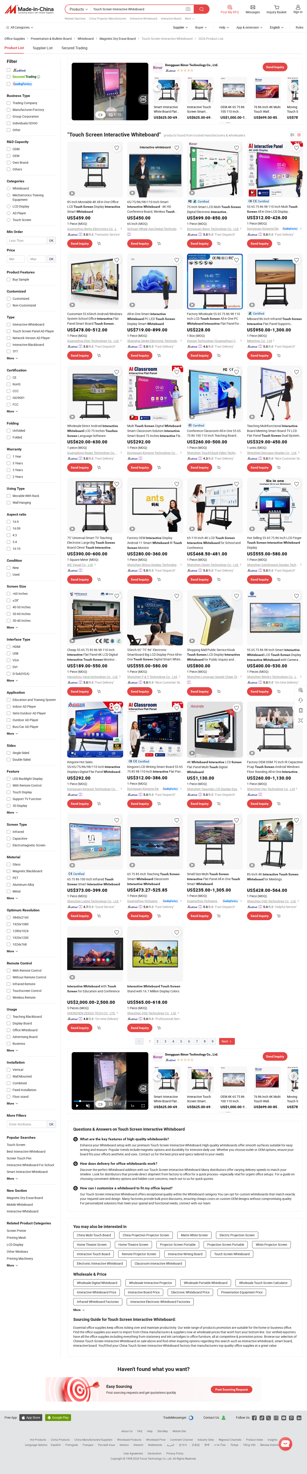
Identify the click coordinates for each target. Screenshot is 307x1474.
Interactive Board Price (144, 1292)
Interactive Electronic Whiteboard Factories (160, 1302)
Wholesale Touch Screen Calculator (263, 1283)
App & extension (247, 27)
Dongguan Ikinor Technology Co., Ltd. (191, 65)
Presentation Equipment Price (242, 1292)
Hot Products (38, 1439)
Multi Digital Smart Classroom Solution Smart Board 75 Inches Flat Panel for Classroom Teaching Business (154, 431)
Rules (299, 27)
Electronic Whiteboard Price (190, 1292)
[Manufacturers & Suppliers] (28, 9)
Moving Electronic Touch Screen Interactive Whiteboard (216, 109)
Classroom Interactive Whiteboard (158, 1263)
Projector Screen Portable (178, 1244)
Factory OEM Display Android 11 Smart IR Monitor (154, 543)
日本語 (196, 1445)
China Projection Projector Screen (146, 1235)
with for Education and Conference (93, 988)
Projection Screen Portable (225, 1244)
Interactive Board (171, 18)
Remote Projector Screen (139, 1254)
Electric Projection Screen (237, 1235)
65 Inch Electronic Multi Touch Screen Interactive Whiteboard (283, 109)
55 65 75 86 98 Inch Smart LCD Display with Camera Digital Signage (274, 655)
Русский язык (106, 1445)
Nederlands (155, 1445)
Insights (272, 1439)
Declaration (155, 1453)
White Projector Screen (271, 1244)
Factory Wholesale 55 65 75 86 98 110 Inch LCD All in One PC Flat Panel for (213, 319)
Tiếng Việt (249, 1445)
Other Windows (17, 1251)
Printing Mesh (16, 1237)
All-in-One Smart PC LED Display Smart (151, 319)
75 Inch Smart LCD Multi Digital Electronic (214, 209)
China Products (60, 1439)
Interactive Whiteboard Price (96, 1292)
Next (225, 1041)
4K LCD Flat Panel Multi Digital (214, 767)
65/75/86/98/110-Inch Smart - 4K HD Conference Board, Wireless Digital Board (151, 207)
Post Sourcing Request (231, 1389)
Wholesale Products (129, 1439)
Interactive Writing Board (185, 1254)
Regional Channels (230, 1439)
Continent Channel (181, 1439)
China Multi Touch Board (94, 1235)
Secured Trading (74, 47)
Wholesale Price (155, 1439)
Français (88, 1445)
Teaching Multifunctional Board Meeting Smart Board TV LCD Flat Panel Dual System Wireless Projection (273, 431)
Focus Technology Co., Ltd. (156, 1458)
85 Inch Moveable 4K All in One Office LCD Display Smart (93, 207)
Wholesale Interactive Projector (150, 1283)
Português (71, 1445)
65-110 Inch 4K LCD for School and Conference (214, 543)
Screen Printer (16, 1230)
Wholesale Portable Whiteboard (205, 1283)
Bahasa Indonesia (271, 1445)
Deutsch (138, 1445)
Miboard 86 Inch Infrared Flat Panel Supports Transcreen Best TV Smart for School (274, 321)
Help (222, 27)
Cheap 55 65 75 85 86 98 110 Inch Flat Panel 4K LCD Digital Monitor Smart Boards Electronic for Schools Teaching (95, 655)
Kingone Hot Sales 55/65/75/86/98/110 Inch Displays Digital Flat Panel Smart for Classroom (93, 767)
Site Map (162, 1431)
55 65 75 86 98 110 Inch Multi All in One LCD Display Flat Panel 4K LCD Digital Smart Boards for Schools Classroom (273, 209)
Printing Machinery (20, 1258)
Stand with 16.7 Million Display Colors (153, 988)
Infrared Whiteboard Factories (98, 1302)
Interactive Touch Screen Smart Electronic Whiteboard (249, 109)
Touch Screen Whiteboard (232, 1254)
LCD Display (15, 1244)
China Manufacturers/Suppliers (93, 1439)
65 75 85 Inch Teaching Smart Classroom (153, 879)
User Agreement (133, 1453)
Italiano (124, 1445)
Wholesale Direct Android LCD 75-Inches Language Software (92, 431)
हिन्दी (207, 1445)
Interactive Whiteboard (143, 18)
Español (56, 1445)
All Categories (20, 27)
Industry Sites (206, 1439)
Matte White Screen (194, 1235)
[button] (157, 86)
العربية (170, 1445)
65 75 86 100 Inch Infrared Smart (93, 881)
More (77, 1310)
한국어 (183, 1445)
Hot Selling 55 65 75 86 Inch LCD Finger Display (274, 543)
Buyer (199, 27)
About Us (127, 1431)
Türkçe (234, 1445)
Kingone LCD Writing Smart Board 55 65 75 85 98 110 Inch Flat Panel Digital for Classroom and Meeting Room (155, 769)
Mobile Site (179, 1431)
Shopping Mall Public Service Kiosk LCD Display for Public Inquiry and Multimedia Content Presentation (213, 655)
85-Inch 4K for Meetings (272, 876)
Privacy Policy (174, 1453)
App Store (31, 1417)
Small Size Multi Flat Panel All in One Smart (213, 879)
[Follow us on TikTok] (262, 1417)
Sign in (298, 12)
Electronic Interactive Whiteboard (100, 1263)
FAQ (139, 1431)
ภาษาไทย (220, 1445)
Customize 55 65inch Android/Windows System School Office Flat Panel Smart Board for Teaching (94, 319)
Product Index (254, 1439)
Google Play (58, 1417)
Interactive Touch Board (93, 1254)
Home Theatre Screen (133, 1244)
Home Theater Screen (92, 1244)
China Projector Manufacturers (107, 18)
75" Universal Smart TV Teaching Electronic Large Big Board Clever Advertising (91, 543)
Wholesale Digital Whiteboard (97, 1283)
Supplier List (43, 47)
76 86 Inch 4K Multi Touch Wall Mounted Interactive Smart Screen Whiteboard (183, 109)
